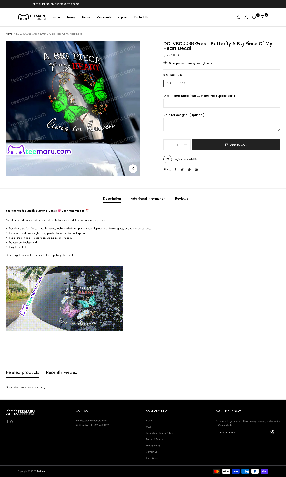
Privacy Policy (153, 445)
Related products (22, 372)
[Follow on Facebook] (7, 421)
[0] (254, 17)
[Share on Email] (196, 169)
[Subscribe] (272, 432)
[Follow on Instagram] (11, 421)
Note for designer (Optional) (183, 115)
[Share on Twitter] (182, 169)
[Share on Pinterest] (189, 169)
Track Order (152, 458)
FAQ (148, 427)
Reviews (181, 198)
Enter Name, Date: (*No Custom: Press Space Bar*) (199, 96)
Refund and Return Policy (159, 433)
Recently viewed (62, 372)
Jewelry (71, 17)
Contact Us (141, 17)
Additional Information (148, 198)
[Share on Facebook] (175, 169)
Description (112, 198)
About (149, 420)
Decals (86, 17)
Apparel (122, 17)
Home (56, 17)
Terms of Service (154, 439)
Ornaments (104, 17)
